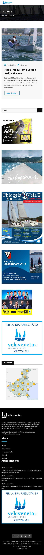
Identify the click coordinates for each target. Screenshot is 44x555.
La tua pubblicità (7, 452)
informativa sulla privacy (12, 434)
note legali (29, 428)
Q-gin (25, 549)
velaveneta (23, 65)
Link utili (4, 455)
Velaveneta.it (6, 449)
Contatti (4, 458)
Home (5, 15)
